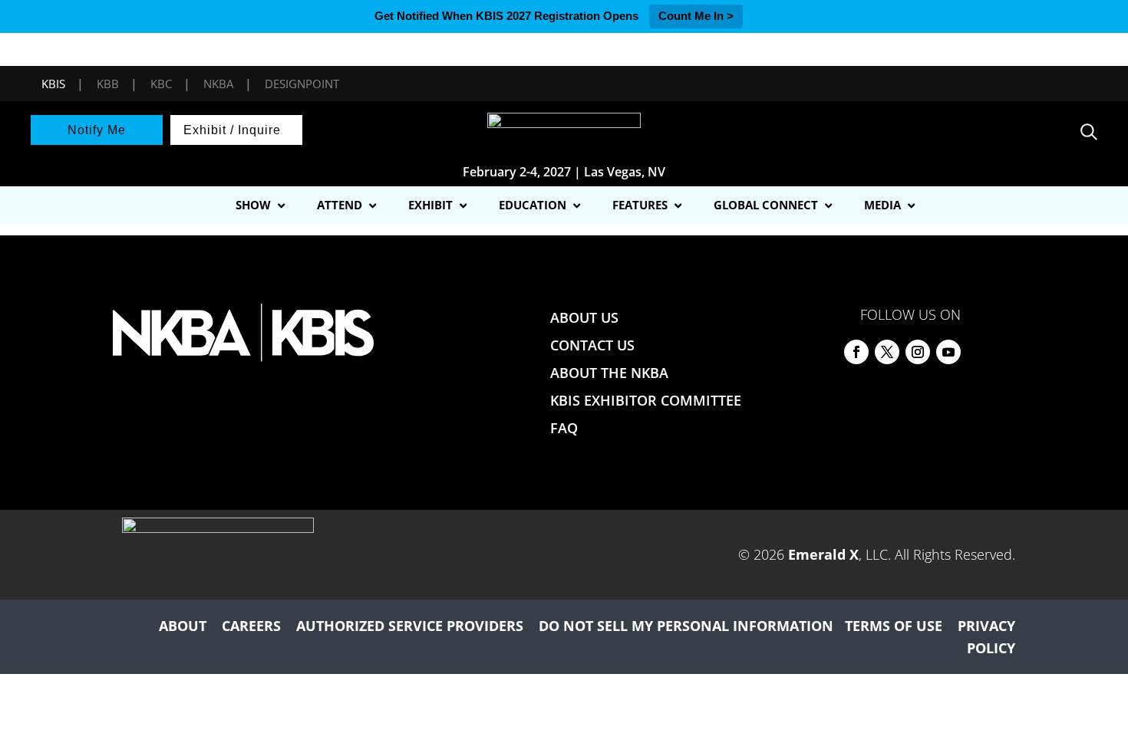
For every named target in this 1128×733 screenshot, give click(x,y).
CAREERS (251, 625)
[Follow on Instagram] (917, 352)
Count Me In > (696, 15)
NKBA (218, 83)
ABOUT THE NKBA (609, 372)
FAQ (564, 428)
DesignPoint (302, 83)
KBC (161, 83)
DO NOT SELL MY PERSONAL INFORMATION (686, 625)
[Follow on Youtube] (948, 352)
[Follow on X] (887, 352)
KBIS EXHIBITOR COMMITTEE (645, 400)
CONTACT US (592, 345)
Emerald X (823, 554)
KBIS (53, 83)
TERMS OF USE (893, 625)
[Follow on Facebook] (856, 352)
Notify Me (97, 129)
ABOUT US (584, 317)
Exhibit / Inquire (232, 129)
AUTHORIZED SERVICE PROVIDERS (409, 625)
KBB (108, 83)
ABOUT (182, 625)
